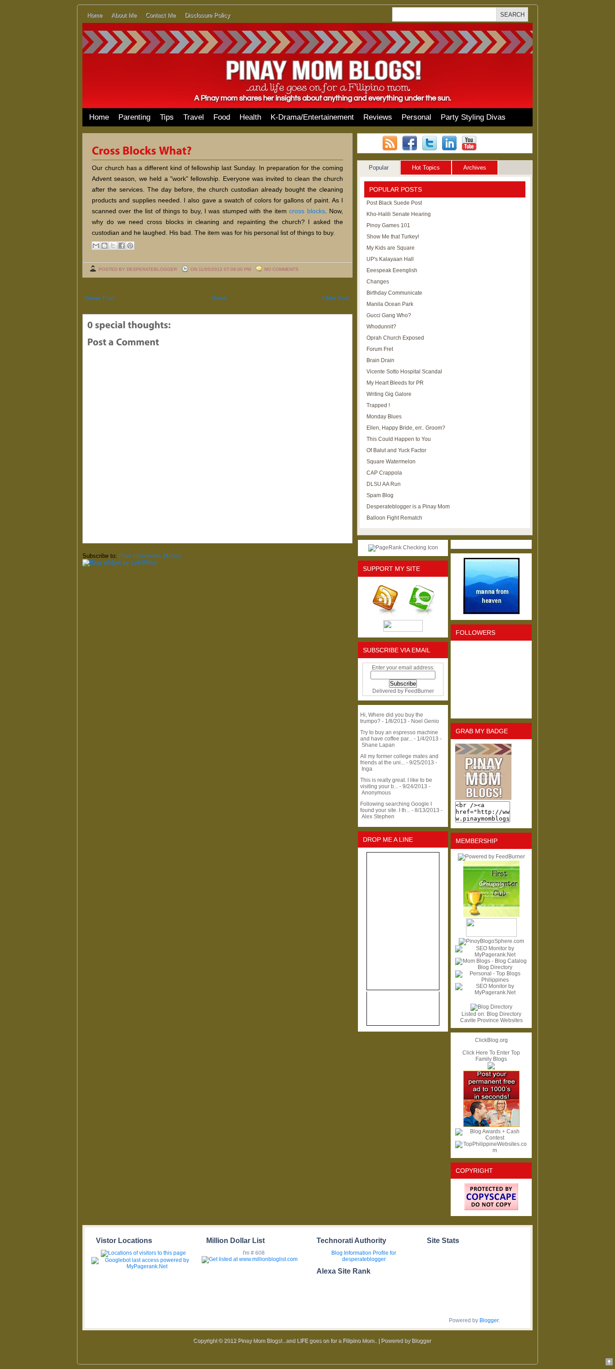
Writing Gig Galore (389, 394)
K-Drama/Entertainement (312, 117)
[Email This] (95, 245)
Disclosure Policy (207, 15)
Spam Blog (379, 495)
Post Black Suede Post (394, 203)
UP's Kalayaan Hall (390, 259)
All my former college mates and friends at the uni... (399, 759)
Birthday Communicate (394, 293)
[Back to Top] (609, 1362)
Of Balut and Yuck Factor (396, 450)
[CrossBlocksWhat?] (142, 149)
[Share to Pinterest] (130, 245)
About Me (123, 15)
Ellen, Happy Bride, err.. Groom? (405, 428)
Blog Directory (504, 1014)
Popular (379, 167)
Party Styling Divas (473, 117)
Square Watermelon (391, 461)
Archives (474, 167)
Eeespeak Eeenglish (391, 270)
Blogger (488, 1320)
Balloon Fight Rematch (394, 518)
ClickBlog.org (491, 1040)
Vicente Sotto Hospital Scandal (404, 371)
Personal (416, 117)
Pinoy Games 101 (388, 225)
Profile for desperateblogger (369, 1256)
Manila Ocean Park (389, 304)
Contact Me (160, 15)
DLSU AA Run (383, 484)
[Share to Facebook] (121, 245)
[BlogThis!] (104, 245)
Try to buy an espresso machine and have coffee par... (399, 735)
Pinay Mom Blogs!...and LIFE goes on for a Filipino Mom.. (307, 1341)
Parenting (134, 117)
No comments (281, 269)
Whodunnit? (381, 326)
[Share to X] (113, 245)
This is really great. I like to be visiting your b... (396, 783)
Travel (193, 117)
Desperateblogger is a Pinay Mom (408, 506)
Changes (377, 281)
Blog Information (351, 1253)
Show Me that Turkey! (392, 236)
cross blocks (307, 211)
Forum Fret (379, 349)
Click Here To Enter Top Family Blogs (491, 1056)
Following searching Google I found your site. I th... (396, 807)
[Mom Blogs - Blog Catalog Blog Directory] (491, 967)
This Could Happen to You (398, 439)
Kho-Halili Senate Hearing (398, 214)
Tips (167, 117)
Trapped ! (378, 405)
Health (250, 117)
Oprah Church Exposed (395, 338)
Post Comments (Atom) (150, 555)
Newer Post (100, 298)
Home (94, 15)
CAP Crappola (384, 473)
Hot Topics (426, 167)
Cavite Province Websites (491, 1020)
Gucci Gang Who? (388, 315)
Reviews (377, 117)
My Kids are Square (390, 248)
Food (221, 117)
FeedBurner (419, 691)
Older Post (336, 298)
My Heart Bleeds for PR (395, 383)
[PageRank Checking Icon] (403, 547)
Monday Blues (384, 416)
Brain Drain (380, 360)
